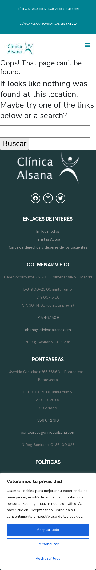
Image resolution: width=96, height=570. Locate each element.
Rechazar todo (48, 558)
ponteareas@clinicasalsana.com (48, 432)
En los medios (48, 231)
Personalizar (48, 544)
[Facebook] (35, 198)
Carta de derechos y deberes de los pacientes (48, 247)
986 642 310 (48, 420)
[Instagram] (48, 198)
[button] (87, 44)
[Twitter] (60, 198)
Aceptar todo (48, 529)
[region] (48, 521)
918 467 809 (48, 317)
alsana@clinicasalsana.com (48, 329)
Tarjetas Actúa (48, 239)
